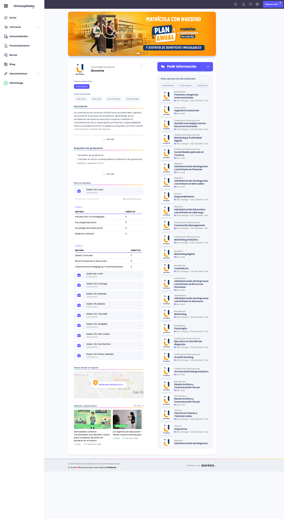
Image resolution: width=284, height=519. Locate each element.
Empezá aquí (272, 4)
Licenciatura (82, 86)
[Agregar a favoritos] (141, 65)
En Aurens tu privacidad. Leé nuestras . (92, 467)
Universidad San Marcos (103, 67)
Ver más (110, 139)
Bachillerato (168, 85)
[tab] (138, 53)
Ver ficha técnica (134, 199)
